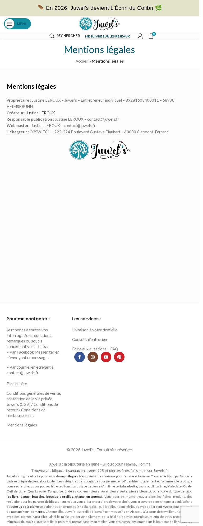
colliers (13, 497)
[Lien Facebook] (79, 357)
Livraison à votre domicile (94, 329)
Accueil (82, 61)
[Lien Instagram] (92, 357)
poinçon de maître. (31, 512)
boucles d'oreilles (59, 497)
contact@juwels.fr (23, 372)
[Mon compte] (140, 36)
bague (25, 497)
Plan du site (17, 383)
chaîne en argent (88, 497)
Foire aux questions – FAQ (95, 348)
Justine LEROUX (40, 112)
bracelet (38, 497)
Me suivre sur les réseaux (107, 36)
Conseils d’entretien (89, 339)
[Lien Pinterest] (119, 357)
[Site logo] (99, 23)
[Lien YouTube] (106, 357)
